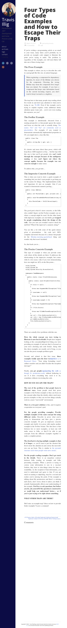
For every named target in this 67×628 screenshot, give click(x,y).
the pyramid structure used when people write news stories (42, 449)
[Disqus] (42, 549)
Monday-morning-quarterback (41, 237)
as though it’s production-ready (42, 372)
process (50, 43)
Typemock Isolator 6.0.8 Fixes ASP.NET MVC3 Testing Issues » (44, 518)
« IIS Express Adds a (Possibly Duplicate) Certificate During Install (41, 517)
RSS (3, 67)
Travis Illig (8, 21)
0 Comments (30, 45)
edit (42, 45)
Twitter (3, 63)
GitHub (7, 63)
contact (5, 54)
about (4, 46)
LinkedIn (11, 63)
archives (5, 49)
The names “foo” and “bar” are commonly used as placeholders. (42, 127)
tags (3, 52)
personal (45, 43)
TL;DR (37, 105)
